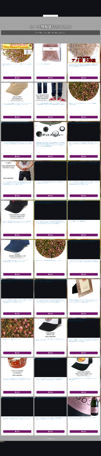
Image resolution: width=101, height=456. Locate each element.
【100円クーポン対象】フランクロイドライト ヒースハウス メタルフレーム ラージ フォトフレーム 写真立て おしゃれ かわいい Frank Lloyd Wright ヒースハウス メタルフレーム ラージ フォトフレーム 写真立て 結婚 (83, 301)
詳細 (18, 78)
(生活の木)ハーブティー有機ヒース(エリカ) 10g (11, 339)
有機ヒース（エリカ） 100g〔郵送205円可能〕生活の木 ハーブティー (48, 260)
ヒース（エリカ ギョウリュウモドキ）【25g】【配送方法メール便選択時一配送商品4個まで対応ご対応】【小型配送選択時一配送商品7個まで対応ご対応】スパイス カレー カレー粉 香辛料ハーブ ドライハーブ (83, 65)
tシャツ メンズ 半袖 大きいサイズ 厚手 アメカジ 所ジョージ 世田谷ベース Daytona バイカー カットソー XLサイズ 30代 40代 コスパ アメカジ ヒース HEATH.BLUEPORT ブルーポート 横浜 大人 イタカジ (83, 183)
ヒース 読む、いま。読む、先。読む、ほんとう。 (50, 32)
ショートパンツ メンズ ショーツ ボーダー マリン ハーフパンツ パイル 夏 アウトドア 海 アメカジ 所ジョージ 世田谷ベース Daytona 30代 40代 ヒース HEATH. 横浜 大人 (83, 261)
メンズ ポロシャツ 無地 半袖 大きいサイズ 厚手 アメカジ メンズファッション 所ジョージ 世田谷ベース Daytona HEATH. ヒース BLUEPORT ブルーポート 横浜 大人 (17, 143)
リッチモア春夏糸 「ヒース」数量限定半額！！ (77, 221)
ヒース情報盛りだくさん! (50, 27)
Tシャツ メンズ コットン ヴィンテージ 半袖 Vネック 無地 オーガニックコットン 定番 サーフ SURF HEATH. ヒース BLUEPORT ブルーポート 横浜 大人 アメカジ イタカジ (83, 143)
